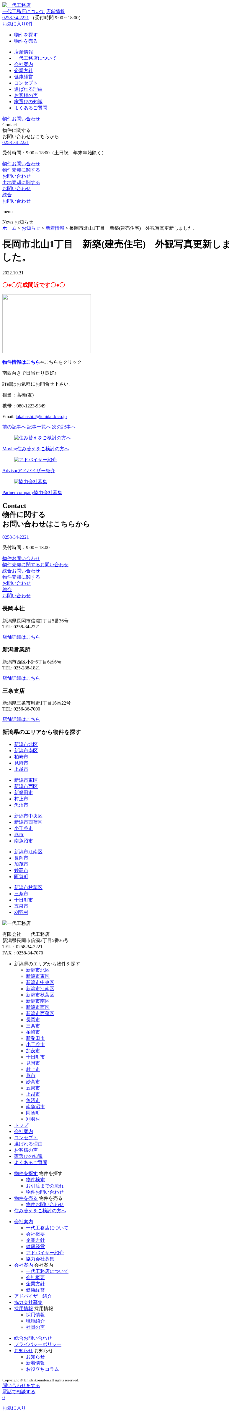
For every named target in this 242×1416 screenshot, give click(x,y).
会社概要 (35, 1234)
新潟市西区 (26, 786)
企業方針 (35, 1240)
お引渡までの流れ (45, 1185)
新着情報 (35, 1362)
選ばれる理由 (28, 1143)
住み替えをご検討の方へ (40, 1210)
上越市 (21, 769)
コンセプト (26, 1137)
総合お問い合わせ (33, 1338)
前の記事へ (14, 426)
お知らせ (23, 1350)
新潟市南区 (26, 750)
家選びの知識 (28, 1156)
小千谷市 (23, 828)
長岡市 (21, 857)
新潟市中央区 (28, 815)
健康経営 (35, 1246)
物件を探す (26, 1173)
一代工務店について (23, 11)
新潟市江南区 (28, 851)
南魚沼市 (23, 840)
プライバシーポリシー (37, 1344)
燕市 (19, 834)
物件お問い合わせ (45, 1192)
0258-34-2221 (15, 17)
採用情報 (23, 1308)
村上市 (21, 798)
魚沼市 (21, 804)
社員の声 (35, 1327)
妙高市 (21, 870)
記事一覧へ (39, 426)
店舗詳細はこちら (21, 637)
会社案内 (23, 1131)
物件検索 (35, 1179)
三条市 (21, 893)
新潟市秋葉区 (28, 887)
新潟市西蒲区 (28, 822)
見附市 (21, 763)
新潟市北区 (26, 744)
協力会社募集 (40, 1258)
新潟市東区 (26, 780)
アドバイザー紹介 (45, 1252)
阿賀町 (21, 876)
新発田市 (23, 792)
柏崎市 (21, 756)
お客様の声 (26, 1150)
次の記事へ (64, 426)
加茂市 (21, 864)
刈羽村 (21, 912)
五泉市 (21, 906)
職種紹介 (35, 1320)
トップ (21, 1125)
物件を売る (26, 1198)
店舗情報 (55, 11)
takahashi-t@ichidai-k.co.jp (41, 416)
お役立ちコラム (42, 1369)
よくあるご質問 (30, 1162)
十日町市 (23, 899)
